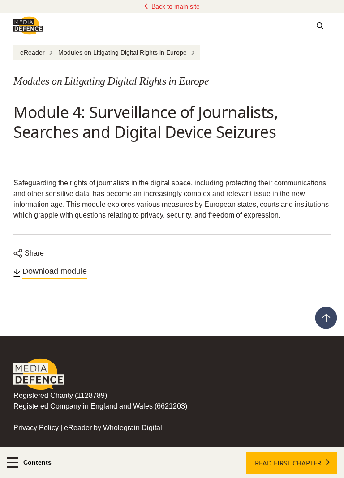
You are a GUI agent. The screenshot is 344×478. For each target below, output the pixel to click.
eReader (32, 52)
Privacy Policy (36, 427)
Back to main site (175, 6)
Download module (54, 271)
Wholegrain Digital (132, 427)
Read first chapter (288, 462)
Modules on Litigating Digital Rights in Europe (122, 52)
